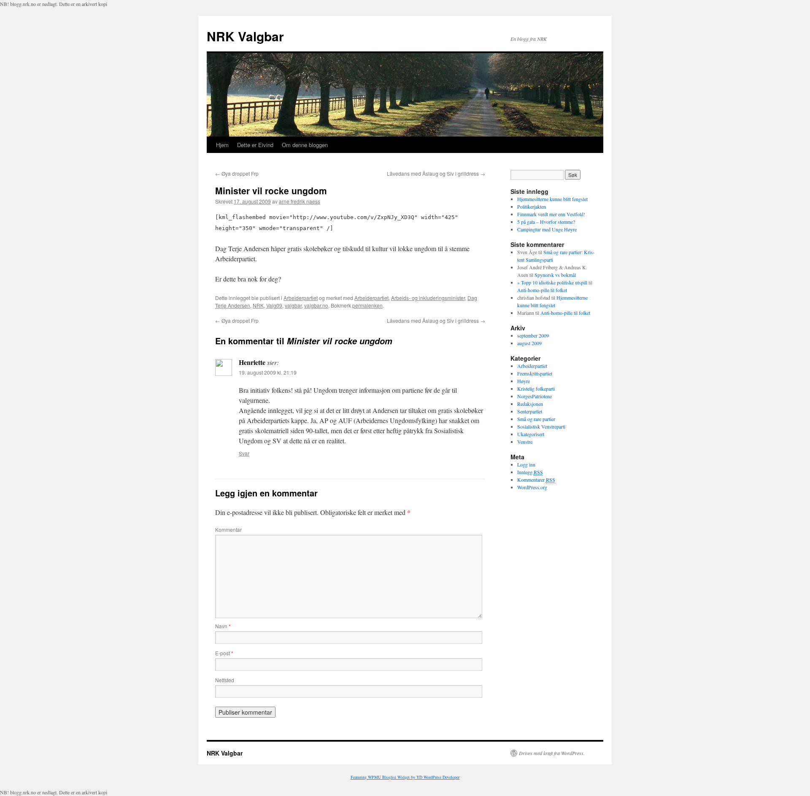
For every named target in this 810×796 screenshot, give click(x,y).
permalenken (367, 305)
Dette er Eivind (255, 145)
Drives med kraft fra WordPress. (552, 753)
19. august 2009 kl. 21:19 (268, 372)
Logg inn (526, 464)
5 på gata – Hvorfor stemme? (546, 221)
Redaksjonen (530, 403)
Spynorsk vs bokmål (555, 274)
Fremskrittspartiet (534, 373)
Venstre (524, 441)
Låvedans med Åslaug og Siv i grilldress (436, 173)
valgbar (293, 305)
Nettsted (224, 679)
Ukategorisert (530, 434)
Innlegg (530, 472)
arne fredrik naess (299, 201)
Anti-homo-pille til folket (542, 290)
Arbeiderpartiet (301, 297)
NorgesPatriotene (534, 396)
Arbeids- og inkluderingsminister (428, 297)
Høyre (523, 381)
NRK (258, 305)
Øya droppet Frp (237, 173)
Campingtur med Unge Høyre (547, 229)
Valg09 (274, 305)
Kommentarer (536, 479)
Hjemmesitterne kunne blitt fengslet (552, 199)
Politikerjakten (531, 206)
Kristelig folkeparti (536, 388)
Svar (244, 453)
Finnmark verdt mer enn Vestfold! (551, 214)
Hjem (222, 145)
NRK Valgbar (245, 36)
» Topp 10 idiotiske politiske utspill (552, 282)
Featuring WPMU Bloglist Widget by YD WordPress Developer (405, 777)
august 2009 (529, 343)
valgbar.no (316, 305)
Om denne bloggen (305, 145)
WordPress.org (532, 487)
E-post (224, 653)
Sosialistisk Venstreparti (541, 426)
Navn (223, 626)
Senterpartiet (529, 411)
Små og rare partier (536, 418)
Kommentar (228, 529)
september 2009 (533, 335)
